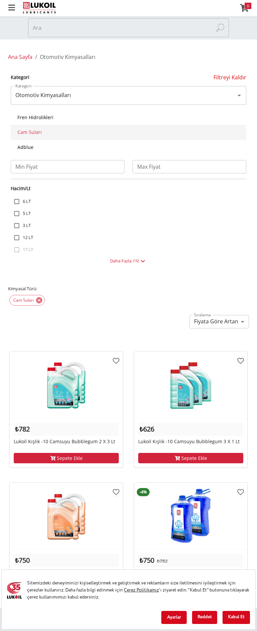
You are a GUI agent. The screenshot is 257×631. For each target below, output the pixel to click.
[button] (27, 300)
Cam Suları (29, 132)
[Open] (239, 95)
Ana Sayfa (20, 57)
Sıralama (202, 315)
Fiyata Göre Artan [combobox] (216, 321)
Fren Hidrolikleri (35, 117)
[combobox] (123, 95)
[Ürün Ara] (220, 28)
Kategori (23, 86)
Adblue (25, 147)
